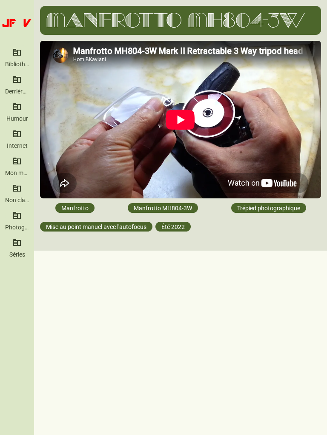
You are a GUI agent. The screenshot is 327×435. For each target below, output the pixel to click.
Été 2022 (173, 226)
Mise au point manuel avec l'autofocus (96, 226)
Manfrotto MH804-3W (163, 207)
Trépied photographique (268, 207)
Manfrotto (75, 207)
